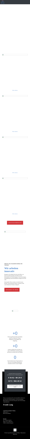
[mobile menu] (28, 2)
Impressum (15, 434)
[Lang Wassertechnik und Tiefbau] (2, 2)
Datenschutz (23, 432)
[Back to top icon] (15, 430)
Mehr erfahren (15, 90)
